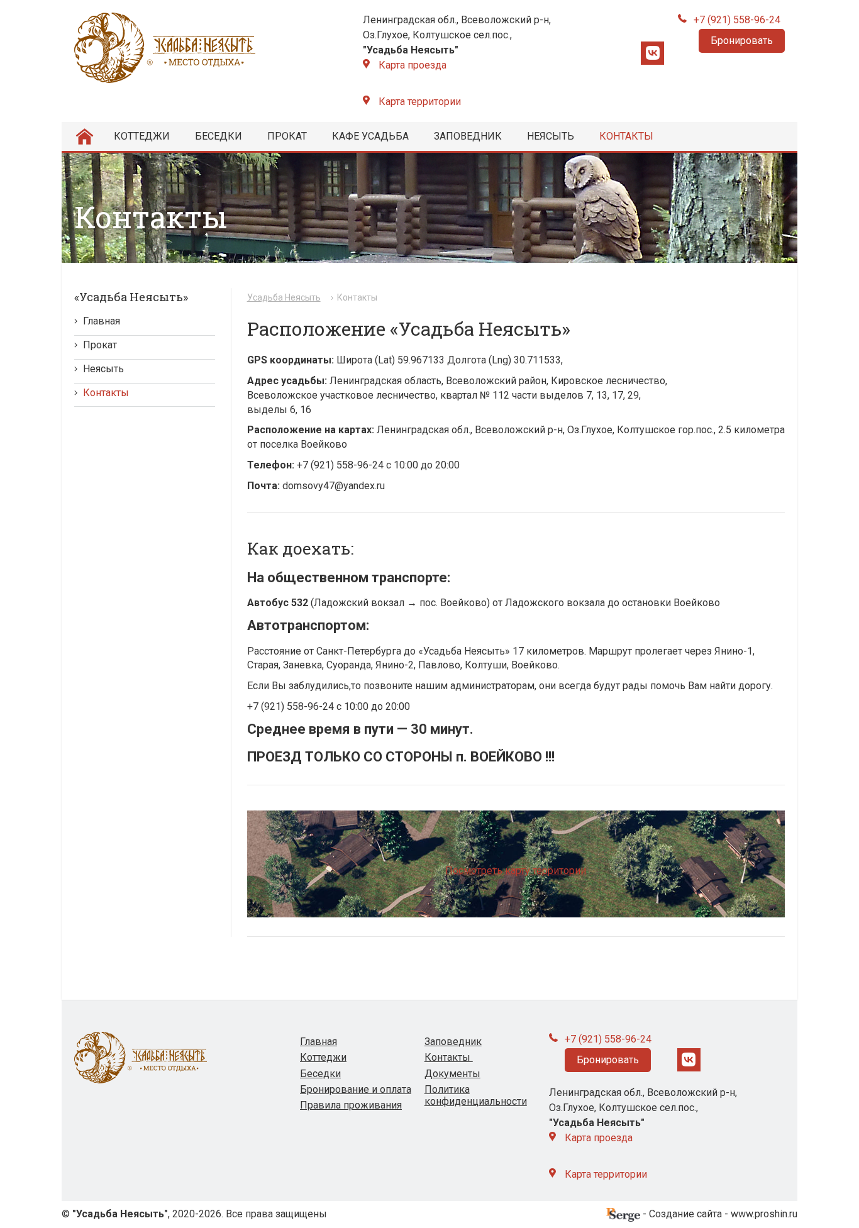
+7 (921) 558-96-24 (737, 20)
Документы (452, 1074)
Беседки (218, 136)
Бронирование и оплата (355, 1089)
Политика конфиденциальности (475, 1095)
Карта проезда (412, 65)
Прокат (287, 136)
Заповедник (468, 136)
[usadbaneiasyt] (652, 53)
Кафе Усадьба (370, 136)
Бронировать (742, 41)
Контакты (626, 136)
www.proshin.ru (764, 1214)
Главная (101, 321)
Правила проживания (351, 1105)
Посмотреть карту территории (515, 871)
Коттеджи (142, 136)
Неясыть (550, 136)
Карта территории (420, 102)
